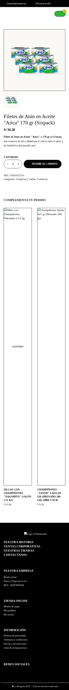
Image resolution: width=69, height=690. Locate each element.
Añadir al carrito (45, 163)
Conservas (42, 179)
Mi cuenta (9, 614)
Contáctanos (15, 554)
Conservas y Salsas (26, 179)
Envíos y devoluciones (15, 643)
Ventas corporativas (22, 546)
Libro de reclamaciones (15, 647)
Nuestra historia (18, 542)
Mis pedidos (10, 610)
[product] (51, 346)
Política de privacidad (15, 635)
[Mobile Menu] (6, 14)
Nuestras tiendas (19, 550)
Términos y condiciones (16, 639)
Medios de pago (12, 606)
